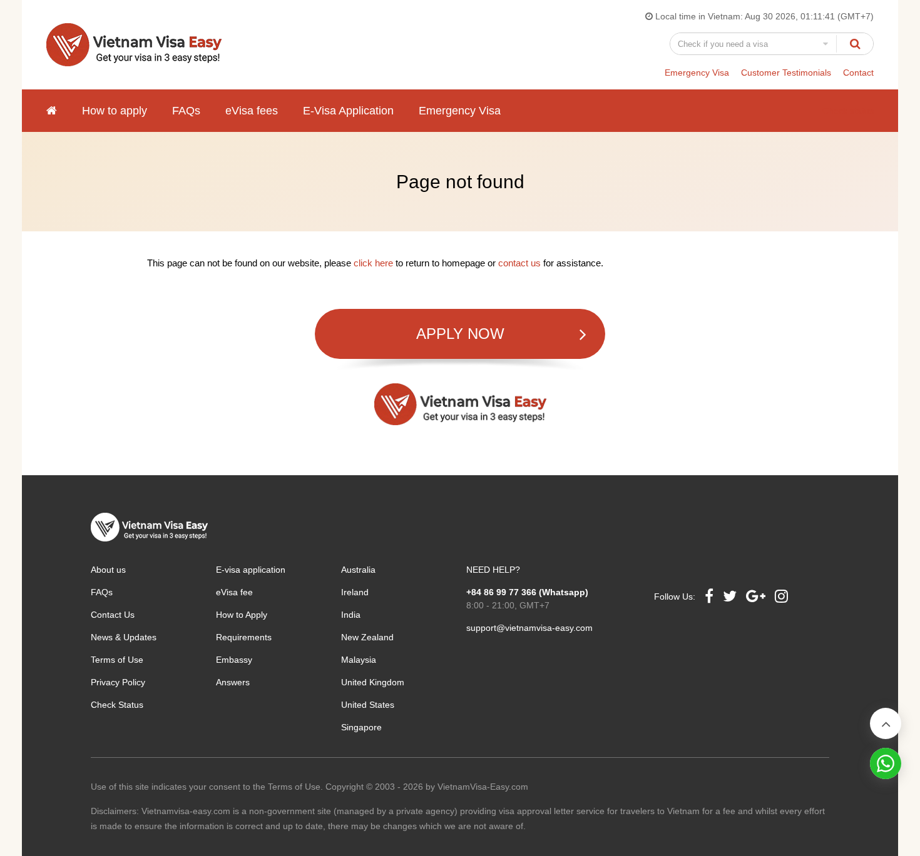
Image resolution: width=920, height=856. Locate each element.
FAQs (186, 110)
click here (373, 263)
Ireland (355, 592)
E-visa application (250, 570)
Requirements (244, 637)
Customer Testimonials (786, 73)
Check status (848, 111)
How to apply (114, 110)
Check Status (117, 705)
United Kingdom (372, 682)
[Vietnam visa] (51, 110)
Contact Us (113, 615)
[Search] (855, 43)
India (350, 615)
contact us (519, 263)
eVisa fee (234, 592)
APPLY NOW (460, 333)
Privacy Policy (118, 682)
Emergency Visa (697, 73)
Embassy (234, 660)
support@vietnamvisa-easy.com (529, 628)
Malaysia (358, 660)
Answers (233, 682)
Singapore (361, 727)
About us (108, 570)
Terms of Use (117, 660)
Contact (858, 73)
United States (367, 705)
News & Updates (123, 637)
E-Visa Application (348, 110)
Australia (358, 570)
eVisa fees (251, 110)
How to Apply (241, 615)
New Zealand (367, 637)
